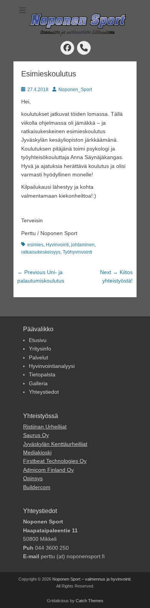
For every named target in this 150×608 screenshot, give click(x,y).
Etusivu (38, 340)
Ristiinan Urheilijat (45, 426)
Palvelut (38, 357)
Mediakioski (37, 452)
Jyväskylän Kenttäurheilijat (55, 444)
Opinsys (33, 478)
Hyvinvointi (57, 244)
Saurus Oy (36, 435)
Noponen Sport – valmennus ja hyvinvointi (91, 579)
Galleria (38, 383)
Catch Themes (89, 600)
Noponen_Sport (75, 89)
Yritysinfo (40, 348)
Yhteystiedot (44, 392)
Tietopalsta (42, 374)
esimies (35, 244)
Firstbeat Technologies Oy (55, 461)
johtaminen (83, 244)
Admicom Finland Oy (48, 470)
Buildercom (36, 487)
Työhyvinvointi (77, 252)
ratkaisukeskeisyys (40, 252)
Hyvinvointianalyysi (52, 366)
